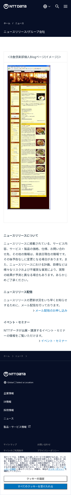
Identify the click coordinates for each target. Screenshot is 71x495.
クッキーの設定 (35, 478)
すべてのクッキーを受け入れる (35, 486)
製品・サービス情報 (15, 427)
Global (20, 382)
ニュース (19, 23)
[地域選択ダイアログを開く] (47, 6)
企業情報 (9, 393)
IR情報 (7, 401)
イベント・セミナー (54, 341)
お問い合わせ (43, 444)
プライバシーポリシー (48, 450)
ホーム (7, 23)
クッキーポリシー (56, 469)
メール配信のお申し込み (51, 311)
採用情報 (9, 410)
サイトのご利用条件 (13, 450)
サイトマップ (10, 444)
